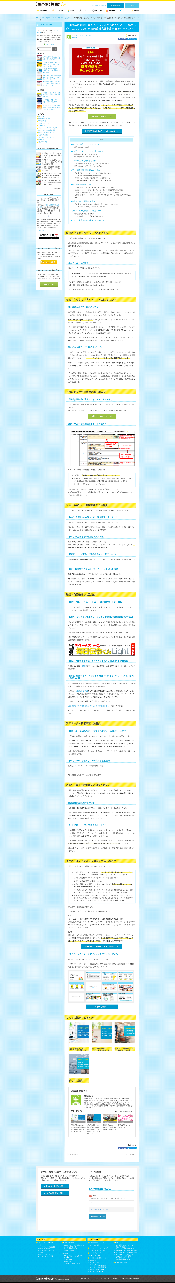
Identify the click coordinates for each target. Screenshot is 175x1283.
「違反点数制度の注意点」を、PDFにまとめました (91, 164)
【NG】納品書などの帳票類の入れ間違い (88, 175)
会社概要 (95, 5)
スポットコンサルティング (97, 1250)
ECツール (98, 10)
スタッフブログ (94, 1262)
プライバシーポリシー (94, 1278)
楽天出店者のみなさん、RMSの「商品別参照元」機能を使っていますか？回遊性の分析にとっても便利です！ (94, 1129)
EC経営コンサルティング (96, 1242)
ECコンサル (102, 5)
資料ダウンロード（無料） (98, 1269)
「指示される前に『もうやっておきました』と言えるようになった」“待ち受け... (51, 57)
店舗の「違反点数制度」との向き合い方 (86, 211)
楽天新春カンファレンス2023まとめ (125, 1126)
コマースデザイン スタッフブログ (52, 18)
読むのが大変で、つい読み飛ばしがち (87, 157)
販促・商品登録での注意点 (82, 184)
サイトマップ (106, 1278)
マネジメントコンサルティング (98, 1248)
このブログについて (46, 25)
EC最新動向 (74, 1122)
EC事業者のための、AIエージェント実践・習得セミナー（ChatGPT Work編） (52, 101)
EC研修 (72, 10)
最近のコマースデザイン (46, 137)
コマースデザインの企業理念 (46, 1247)
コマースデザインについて (45, 1242)
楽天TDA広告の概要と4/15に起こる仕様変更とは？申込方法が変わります (109, 1128)
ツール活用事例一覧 (70, 1247)
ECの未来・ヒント (44, 118)
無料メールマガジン (96, 1264)
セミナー (85, 10)
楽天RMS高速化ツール (122, 1247)
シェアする (123, 38)
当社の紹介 (43, 10)
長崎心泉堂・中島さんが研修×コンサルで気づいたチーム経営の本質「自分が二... (52, 77)
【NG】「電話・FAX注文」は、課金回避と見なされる (92, 173)
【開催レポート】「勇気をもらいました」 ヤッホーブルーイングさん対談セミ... (51, 64)
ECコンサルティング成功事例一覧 (74, 1245)
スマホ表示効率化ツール (123, 1259)
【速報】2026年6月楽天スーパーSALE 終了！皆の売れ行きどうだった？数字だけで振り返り (78, 1128)
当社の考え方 (42, 1245)
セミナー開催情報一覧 (70, 1249)
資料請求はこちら (49, 284)
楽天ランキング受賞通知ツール (125, 1249)
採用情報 (136, 10)
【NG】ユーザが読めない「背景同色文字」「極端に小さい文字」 (96, 204)
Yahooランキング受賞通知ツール (125, 1256)
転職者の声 (67, 1261)
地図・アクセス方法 (44, 1254)
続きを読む (58, 188)
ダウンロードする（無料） (55, 1186)
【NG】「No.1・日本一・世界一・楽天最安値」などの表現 (94, 187)
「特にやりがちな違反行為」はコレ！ (86, 161)
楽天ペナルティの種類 (81, 147)
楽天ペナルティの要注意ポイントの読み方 (88, 166)
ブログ (124, 10)
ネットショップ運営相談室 (98, 1266)
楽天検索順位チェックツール (124, 1245)
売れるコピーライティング (46, 132)
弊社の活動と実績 (68, 1242)
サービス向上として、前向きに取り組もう (88, 216)
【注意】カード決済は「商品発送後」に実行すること (92, 178)
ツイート (131, 38)
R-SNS (84, 666)
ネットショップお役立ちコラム (99, 1268)
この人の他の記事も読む (125, 1111)
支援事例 (112, 10)
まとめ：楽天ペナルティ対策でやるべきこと (88, 220)
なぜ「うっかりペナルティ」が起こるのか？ (88, 151)
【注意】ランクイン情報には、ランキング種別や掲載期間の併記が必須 (98, 190)
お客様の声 (41, 125)
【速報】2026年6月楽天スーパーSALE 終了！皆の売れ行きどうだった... (52, 70)
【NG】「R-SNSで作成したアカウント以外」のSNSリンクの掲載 (96, 192)
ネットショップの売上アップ (94, 1122)
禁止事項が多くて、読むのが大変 (85, 154)
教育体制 (66, 1258)
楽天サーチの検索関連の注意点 (83, 201)
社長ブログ (93, 1260)
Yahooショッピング (44, 123)
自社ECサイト (42, 142)
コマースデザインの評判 (45, 1256)
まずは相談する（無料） (55, 1193)
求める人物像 (68, 1259)
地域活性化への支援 (44, 1249)
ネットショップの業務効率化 (47, 130)
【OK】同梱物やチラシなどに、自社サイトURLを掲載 (92, 180)
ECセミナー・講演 (94, 1255)
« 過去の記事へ (73, 1154)
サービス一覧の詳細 (121, 1262)
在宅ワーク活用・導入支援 (46, 1250)
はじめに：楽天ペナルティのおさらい (86, 144)
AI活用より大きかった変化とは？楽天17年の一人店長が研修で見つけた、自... (51, 83)
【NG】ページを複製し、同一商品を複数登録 (89, 207)
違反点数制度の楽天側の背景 (84, 214)
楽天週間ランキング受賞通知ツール (126, 1250)
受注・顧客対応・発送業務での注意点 (86, 170)
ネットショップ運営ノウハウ (97, 1258)
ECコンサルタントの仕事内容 (73, 1256)
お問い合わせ (116, 1278)
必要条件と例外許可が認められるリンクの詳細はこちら (88, 706)
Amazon (41, 116)
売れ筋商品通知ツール (122, 1258)
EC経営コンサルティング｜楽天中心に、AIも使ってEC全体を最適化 (52, 94)
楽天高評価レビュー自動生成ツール (126, 1252)
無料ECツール (119, 1242)
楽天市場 (67, 18)
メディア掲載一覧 (69, 1250)
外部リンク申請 (82, 691)
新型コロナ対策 (43, 135)
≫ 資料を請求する (102, 1007)
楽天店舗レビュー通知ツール (124, 1254)
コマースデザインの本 (95, 1253)
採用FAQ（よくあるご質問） (72, 1263)
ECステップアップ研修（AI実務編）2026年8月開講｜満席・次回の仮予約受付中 (52, 107)
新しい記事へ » (131, 1154)
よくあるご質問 (94, 1245)
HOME (38, 18)
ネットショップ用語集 (96, 1271)
